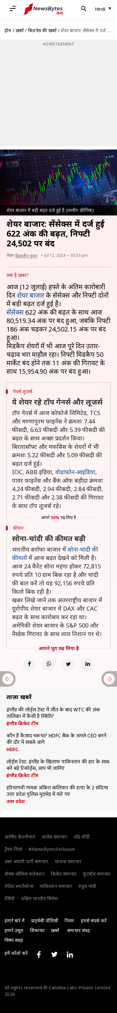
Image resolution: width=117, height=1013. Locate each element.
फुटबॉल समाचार (96, 874)
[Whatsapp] (48, 664)
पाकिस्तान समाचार (56, 886)
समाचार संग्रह (78, 930)
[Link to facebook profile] (38, 954)
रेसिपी (10, 898)
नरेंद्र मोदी (81, 837)
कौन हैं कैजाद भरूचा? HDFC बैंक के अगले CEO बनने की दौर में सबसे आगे (56, 739)
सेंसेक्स (15, 312)
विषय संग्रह (14, 940)
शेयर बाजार (30, 295)
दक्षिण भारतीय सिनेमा (39, 898)
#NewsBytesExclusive (52, 849)
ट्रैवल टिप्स (13, 849)
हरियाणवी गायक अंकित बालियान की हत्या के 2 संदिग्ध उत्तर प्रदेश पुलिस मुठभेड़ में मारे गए (57, 791)
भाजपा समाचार (68, 861)
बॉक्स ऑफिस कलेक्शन (25, 874)
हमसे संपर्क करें (94, 920)
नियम (69, 920)
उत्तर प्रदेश (15, 801)
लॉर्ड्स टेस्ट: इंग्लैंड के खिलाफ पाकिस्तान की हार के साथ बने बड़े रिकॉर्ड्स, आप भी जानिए (57, 765)
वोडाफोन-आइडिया (75, 472)
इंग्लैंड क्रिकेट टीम (22, 723)
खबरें (20, 30)
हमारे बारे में (15, 920)
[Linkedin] (87, 664)
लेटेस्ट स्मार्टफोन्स (19, 886)
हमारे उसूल (14, 930)
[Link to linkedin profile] (70, 954)
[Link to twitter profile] (54, 954)
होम (8, 30)
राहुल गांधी (87, 886)
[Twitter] (68, 664)
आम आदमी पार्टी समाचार (26, 861)
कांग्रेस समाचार (54, 837)
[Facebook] (29, 664)
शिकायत (37, 930)
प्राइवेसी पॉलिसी (44, 920)
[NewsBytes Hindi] (43, 9)
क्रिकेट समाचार (63, 874)
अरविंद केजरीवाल (20, 837)
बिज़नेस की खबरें (42, 30)
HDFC (12, 749)
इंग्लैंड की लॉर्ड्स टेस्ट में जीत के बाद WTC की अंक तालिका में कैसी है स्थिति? (53, 713)
